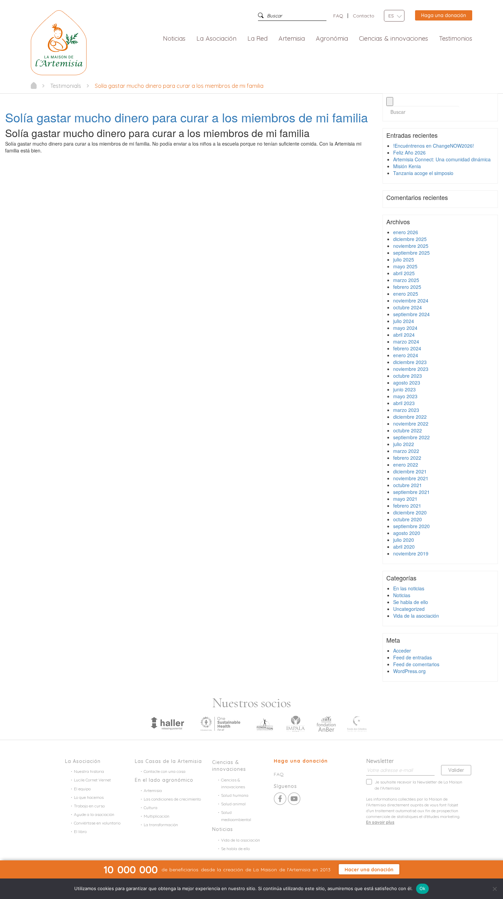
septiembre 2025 (411, 252)
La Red (257, 38)
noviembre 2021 (410, 478)
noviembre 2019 (410, 553)
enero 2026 (405, 232)
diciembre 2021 (410, 471)
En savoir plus (380, 822)
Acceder (402, 650)
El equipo (82, 788)
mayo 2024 (405, 327)
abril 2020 (404, 546)
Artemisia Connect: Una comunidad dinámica (442, 159)
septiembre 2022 (411, 437)
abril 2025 (404, 273)
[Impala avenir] (295, 723)
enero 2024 (405, 355)
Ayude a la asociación (94, 814)
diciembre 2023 (410, 362)
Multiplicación (156, 816)
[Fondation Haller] (167, 723)
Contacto (363, 16)
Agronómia (332, 38)
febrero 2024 (407, 348)
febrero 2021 (407, 505)
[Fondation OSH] (220, 723)
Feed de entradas (412, 657)
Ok (423, 888)
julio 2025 (403, 259)
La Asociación (216, 38)
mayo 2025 (405, 266)
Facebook (280, 798)
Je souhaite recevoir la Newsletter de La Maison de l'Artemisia (418, 784)
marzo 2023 (406, 409)
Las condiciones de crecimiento (172, 799)
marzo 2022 (406, 450)
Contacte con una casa (164, 771)
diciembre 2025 (410, 239)
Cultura (150, 807)
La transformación (161, 824)
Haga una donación (443, 15)
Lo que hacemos (89, 797)
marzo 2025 (406, 280)
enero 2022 (405, 464)
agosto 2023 (406, 382)
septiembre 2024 (411, 314)
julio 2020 (403, 539)
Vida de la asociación (416, 615)
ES (391, 16)
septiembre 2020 (411, 526)
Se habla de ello (410, 602)
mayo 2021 (405, 498)
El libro (80, 831)
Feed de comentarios (416, 664)
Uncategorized (409, 608)
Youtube (294, 798)
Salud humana (234, 795)
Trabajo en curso (89, 805)
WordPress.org (409, 671)
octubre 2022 (407, 430)
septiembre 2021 (411, 491)
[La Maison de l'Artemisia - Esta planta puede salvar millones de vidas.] (34, 85)
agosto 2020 (406, 532)
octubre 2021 (407, 485)
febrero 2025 (407, 286)
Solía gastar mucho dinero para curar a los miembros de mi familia (186, 117)
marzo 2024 (406, 341)
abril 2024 (404, 334)
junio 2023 (404, 389)
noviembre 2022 (410, 423)
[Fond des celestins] (356, 723)
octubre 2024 (407, 307)
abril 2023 (404, 403)
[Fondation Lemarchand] (265, 723)
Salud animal (233, 803)
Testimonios (455, 38)
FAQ (338, 16)
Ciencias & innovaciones (393, 38)
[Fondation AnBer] (326, 723)
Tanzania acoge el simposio (423, 173)
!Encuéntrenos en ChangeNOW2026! (433, 145)
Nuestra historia (89, 771)
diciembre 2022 (410, 416)
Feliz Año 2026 (409, 152)
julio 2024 (403, 321)
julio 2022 (403, 444)
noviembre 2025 (410, 245)
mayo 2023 (405, 396)
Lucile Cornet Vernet (92, 779)
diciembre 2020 (410, 512)
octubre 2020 (407, 519)
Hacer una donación (369, 870)
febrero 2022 (407, 457)
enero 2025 (405, 293)
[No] (494, 888)
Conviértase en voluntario (97, 823)
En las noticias (408, 588)
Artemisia (292, 38)
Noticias (174, 38)
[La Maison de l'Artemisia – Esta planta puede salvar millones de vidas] (59, 42)
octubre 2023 (407, 375)
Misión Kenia (407, 166)
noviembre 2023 (410, 368)
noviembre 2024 (410, 300)
